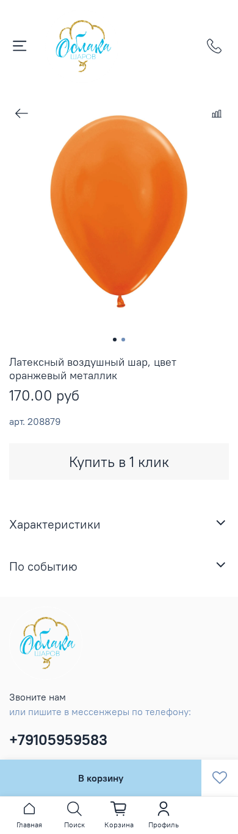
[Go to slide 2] (123, 339)
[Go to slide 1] (115, 339)
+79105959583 (58, 739)
